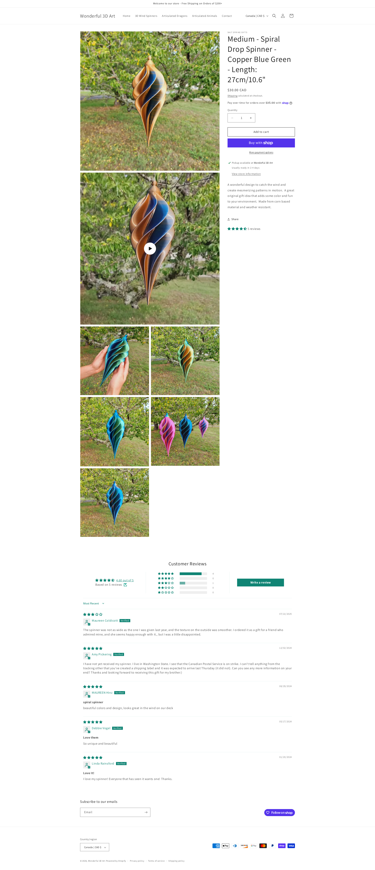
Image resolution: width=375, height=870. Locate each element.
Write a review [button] (260, 582)
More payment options (261, 152)
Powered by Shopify (116, 861)
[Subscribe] (146, 812)
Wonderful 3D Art (96, 861)
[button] (274, 16)
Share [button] (235, 219)
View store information (246, 174)
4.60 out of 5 (125, 580)
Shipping (233, 95)
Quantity (232, 110)
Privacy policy (137, 860)
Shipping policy (176, 860)
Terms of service (156, 860)
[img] (93, 614)
